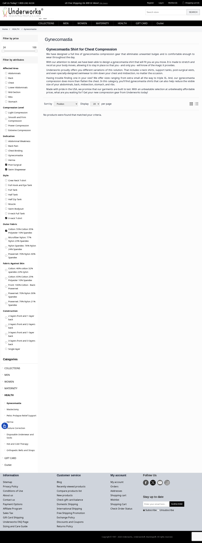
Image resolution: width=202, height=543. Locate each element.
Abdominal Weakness (19, 141)
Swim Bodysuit (16, 208)
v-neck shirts (147, 70)
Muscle (12, 203)
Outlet (8, 465)
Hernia (11, 160)
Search (193, 12)
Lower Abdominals (18, 87)
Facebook (146, 482)
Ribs (10, 96)
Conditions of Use (13, 490)
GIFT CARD (10, 458)
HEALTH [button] (122, 23)
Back (10, 77)
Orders (114, 486)
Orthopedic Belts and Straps (21, 450)
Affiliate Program (12, 508)
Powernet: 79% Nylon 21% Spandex (21, 303)
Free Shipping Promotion (71, 513)
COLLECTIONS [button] (46, 23)
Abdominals (14, 73)
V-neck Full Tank (16, 213)
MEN (7, 375)
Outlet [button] (160, 23)
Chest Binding (15, 150)
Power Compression (18, 125)
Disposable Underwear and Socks (20, 436)
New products (65, 495)
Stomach (12, 101)
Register (150, 3)
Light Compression (18, 112)
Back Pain (13, 145)
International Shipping (69, 508)
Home (5, 29)
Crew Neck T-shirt (17, 180)
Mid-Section (14, 92)
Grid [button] (191, 104)
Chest (11, 82)
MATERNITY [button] (102, 23)
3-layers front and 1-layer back (21, 334)
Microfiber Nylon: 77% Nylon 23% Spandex (19, 239)
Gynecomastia (15, 155)
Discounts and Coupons (70, 521)
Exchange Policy (66, 517)
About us (8, 495)
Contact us (9, 499)
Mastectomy (13, 409)
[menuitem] (46, 23)
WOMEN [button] (82, 23)
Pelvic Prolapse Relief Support (21, 415)
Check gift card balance (70, 499)
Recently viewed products (71, 486)
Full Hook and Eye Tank (20, 185)
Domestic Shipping (67, 504)
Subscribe (151, 510)
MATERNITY (10, 388)
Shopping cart (118, 495)
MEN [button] (65, 23)
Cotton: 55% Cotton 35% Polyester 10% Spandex (20, 231)
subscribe (177, 504)
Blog (59, 482)
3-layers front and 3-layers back (21, 342)
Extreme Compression (19, 130)
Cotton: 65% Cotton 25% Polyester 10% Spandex (20, 278)
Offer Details (103, 3)
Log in (161, 3)
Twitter (153, 482)
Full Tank (12, 189)
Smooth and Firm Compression (17, 119)
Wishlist (114, 499)
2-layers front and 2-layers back (21, 326)
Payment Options (12, 504)
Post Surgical (14, 164)
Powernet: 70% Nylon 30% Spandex (21, 255)
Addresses (116, 490)
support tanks (164, 70)
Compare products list (69, 490)
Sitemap (7, 482)
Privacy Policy (10, 486)
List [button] (196, 104)
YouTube (160, 482)
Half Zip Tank (15, 199)
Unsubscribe (167, 510)
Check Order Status (121, 508)
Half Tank (13, 194)
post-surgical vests (183, 70)
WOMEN (9, 381)
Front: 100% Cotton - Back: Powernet (21, 286)
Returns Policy (65, 526)
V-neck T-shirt (15, 218)
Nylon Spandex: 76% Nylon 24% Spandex (22, 247)
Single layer (14, 348)
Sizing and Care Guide (15, 526)
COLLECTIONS (12, 368)
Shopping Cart (118, 504)
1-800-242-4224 (25, 2)
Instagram (167, 482)
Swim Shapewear (17, 169)
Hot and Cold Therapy (17, 443)
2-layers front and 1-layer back (21, 317)
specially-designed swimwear (73, 73)
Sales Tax (8, 513)
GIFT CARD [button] (142, 23)
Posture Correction (16, 428)
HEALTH (9, 395)
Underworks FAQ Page (15, 521)
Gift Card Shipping (13, 517)
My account (116, 482)
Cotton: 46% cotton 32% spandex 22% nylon (20, 270)
